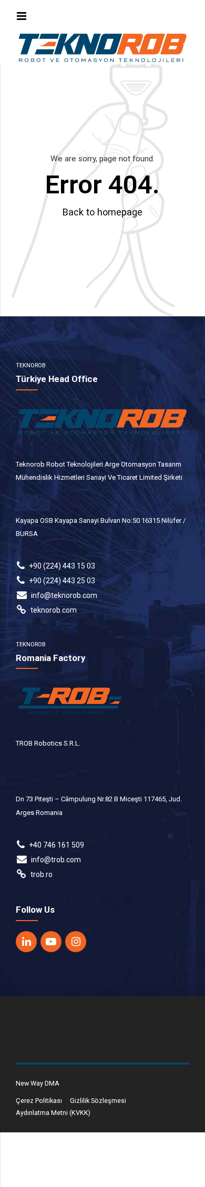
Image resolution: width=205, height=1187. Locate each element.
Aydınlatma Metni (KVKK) (53, 1113)
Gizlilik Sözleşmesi (98, 1101)
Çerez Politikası (39, 1101)
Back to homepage (102, 212)
